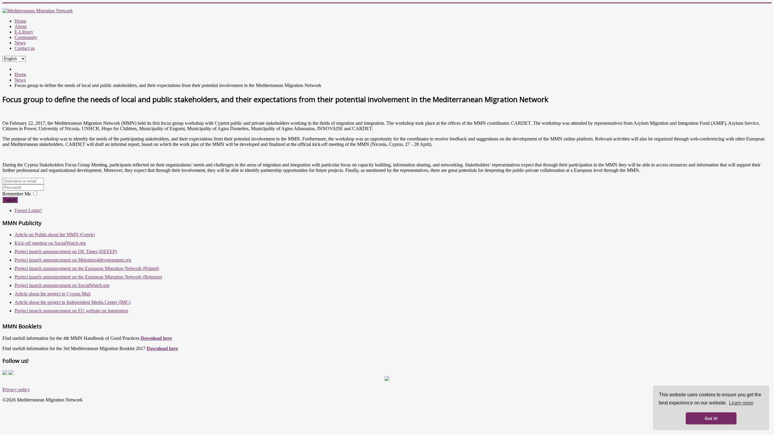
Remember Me (16, 193)
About (21, 26)
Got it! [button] (711, 418)
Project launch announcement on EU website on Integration (71, 310)
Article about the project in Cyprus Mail (52, 293)
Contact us (25, 48)
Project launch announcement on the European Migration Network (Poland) (87, 268)
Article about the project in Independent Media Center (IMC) (73, 302)
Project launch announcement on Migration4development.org (73, 260)
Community (26, 37)
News (20, 42)
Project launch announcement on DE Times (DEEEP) (66, 251)
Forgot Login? (28, 210)
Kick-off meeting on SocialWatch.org (50, 243)
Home (20, 21)
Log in (10, 200)
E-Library (24, 31)
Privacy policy (16, 389)
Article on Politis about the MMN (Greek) (55, 234)
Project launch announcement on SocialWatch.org (62, 285)
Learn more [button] (741, 402)
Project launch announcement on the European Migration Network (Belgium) (88, 276)
